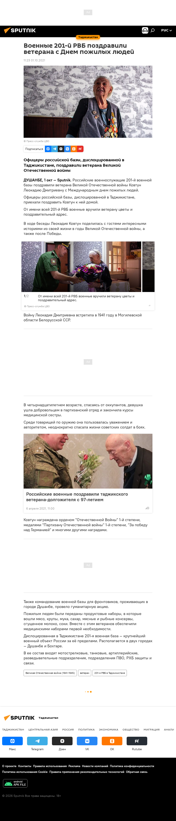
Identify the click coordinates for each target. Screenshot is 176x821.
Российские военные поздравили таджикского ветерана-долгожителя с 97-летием (77, 496)
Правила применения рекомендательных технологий (86, 772)
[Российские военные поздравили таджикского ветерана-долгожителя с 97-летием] (88, 461)
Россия (68, 729)
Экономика (108, 729)
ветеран (84, 672)
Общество (131, 729)
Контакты (24, 766)
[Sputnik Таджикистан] (21, 34)
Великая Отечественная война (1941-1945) (50, 672)
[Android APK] (15, 784)
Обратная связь (136, 772)
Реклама (74, 766)
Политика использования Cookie (25, 772)
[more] (149, 305)
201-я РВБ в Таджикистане (109, 672)
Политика (86, 729)
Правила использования (50, 766)
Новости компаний (95, 766)
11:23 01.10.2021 (34, 60)
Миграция (152, 729)
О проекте (9, 766)
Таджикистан (13, 729)
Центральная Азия (43, 729)
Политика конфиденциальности (132, 766)
